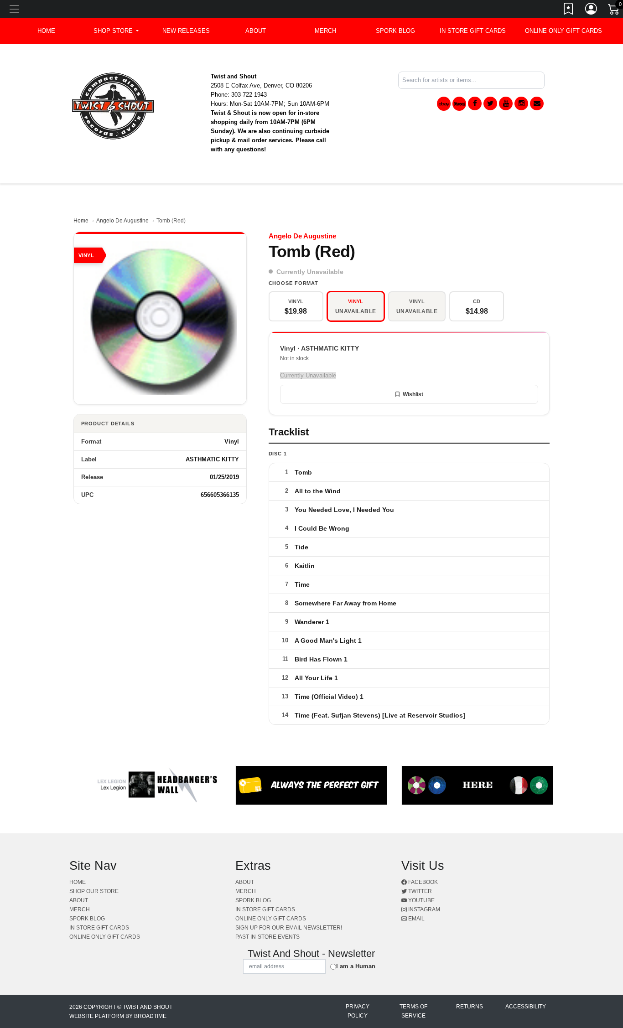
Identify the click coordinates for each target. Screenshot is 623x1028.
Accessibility (525, 1006)
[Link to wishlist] (568, 10)
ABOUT (255, 30)
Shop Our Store (94, 891)
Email (416, 918)
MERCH (325, 30)
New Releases (186, 30)
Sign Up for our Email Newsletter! (288, 928)
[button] (116, 31)
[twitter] (490, 103)
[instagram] (521, 103)
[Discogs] (459, 104)
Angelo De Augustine (122, 220)
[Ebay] (444, 104)
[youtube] (506, 103)
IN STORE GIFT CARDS (473, 30)
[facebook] (475, 103)
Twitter (419, 891)
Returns (469, 1006)
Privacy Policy (357, 1011)
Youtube (421, 900)
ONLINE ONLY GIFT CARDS (563, 30)
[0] (614, 10)
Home (80, 220)
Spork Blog (395, 30)
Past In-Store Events (267, 937)
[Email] (537, 103)
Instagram (423, 909)
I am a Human (355, 966)
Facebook (422, 882)
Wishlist (413, 394)
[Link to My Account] (591, 10)
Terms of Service (413, 1011)
